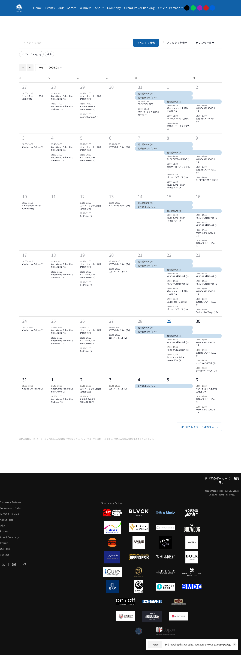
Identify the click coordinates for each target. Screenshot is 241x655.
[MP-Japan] (165, 631)
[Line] (193, 8)
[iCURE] (112, 572)
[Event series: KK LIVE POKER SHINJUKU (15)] (92, 154)
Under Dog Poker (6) (177, 301)
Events (50, 8)
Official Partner (169, 8)
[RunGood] (138, 557)
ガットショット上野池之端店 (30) (177, 110)
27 (24, 87)
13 (111, 196)
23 (198, 255)
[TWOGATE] (165, 528)
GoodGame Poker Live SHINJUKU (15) (62, 97)
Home (37, 8)
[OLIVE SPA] (165, 572)
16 (198, 196)
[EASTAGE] (152, 601)
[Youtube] (206, 8)
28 (53, 87)
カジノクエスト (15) (118, 271)
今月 (41, 67)
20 (111, 255)
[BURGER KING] (112, 542)
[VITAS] (138, 542)
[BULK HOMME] (191, 557)
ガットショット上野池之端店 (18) (90, 97)
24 (24, 321)
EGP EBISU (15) (145, 103)
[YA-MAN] (191, 542)
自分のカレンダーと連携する (197, 427)
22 (169, 255)
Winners (85, 8)
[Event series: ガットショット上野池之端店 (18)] (92, 93)
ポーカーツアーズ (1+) (177, 177)
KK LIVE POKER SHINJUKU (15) (87, 159)
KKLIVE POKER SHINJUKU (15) (87, 108)
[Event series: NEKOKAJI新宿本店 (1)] (208, 214)
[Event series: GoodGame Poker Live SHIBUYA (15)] (63, 154)
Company (114, 8)
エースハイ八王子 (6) (206, 363)
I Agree (155, 644)
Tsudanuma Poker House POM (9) (176, 186)
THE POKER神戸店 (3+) (178, 118)
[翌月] (30, 67)
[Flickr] (212, 8)
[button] (235, 644)
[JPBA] (138, 631)
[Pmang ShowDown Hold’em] (152, 616)
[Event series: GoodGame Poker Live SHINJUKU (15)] (63, 93)
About (99, 8)
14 (140, 196)
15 (169, 196)
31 (140, 87)
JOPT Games (67, 8)
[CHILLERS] (165, 557)
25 (53, 321)
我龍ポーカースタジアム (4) (178, 127)
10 (24, 196)
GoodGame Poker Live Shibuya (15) (62, 108)
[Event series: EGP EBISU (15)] (150, 101)
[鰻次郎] (112, 587)
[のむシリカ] (112, 557)
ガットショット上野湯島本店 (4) (32, 97)
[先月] (22, 67)
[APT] (112, 513)
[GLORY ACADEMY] (138, 528)
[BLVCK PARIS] (138, 513)
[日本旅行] (112, 528)
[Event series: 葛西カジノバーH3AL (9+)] (208, 115)
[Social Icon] (14, 564)
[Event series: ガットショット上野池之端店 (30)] (179, 105)
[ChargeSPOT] (165, 587)
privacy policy (222, 644)
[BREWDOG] (191, 528)
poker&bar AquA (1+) (90, 116)
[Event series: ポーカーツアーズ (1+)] (179, 174)
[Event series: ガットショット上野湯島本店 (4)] (35, 93)
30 (198, 321)
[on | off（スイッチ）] (125, 601)
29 (82, 87)
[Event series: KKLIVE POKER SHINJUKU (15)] (92, 103)
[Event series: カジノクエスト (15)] (121, 268)
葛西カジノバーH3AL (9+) (206, 120)
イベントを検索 (146, 42)
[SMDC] (191, 587)
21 (140, 255)
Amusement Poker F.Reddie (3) (31, 207)
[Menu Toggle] (221, 8)
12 (82, 196)
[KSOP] (125, 616)
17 (24, 255)
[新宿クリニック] (191, 572)
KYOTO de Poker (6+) (119, 146)
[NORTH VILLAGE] (138, 587)
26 (82, 321)
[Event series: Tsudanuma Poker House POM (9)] (179, 181)
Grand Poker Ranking (139, 8)
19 (82, 255)
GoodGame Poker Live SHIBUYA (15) (62, 159)
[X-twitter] (186, 8)
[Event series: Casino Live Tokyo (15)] (35, 144)
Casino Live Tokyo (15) (33, 146)
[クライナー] (165, 542)
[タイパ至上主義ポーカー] (191, 513)
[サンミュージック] (165, 513)
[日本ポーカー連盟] (178, 601)
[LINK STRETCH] (138, 572)
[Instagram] (199, 8)
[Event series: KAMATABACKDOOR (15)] (208, 105)
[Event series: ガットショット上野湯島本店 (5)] (150, 108)
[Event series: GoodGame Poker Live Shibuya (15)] (63, 103)
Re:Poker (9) (86, 215)
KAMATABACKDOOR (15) (205, 110)
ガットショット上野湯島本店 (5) (148, 113)
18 (53, 255)
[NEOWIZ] (178, 616)
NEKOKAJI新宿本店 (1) (207, 217)
